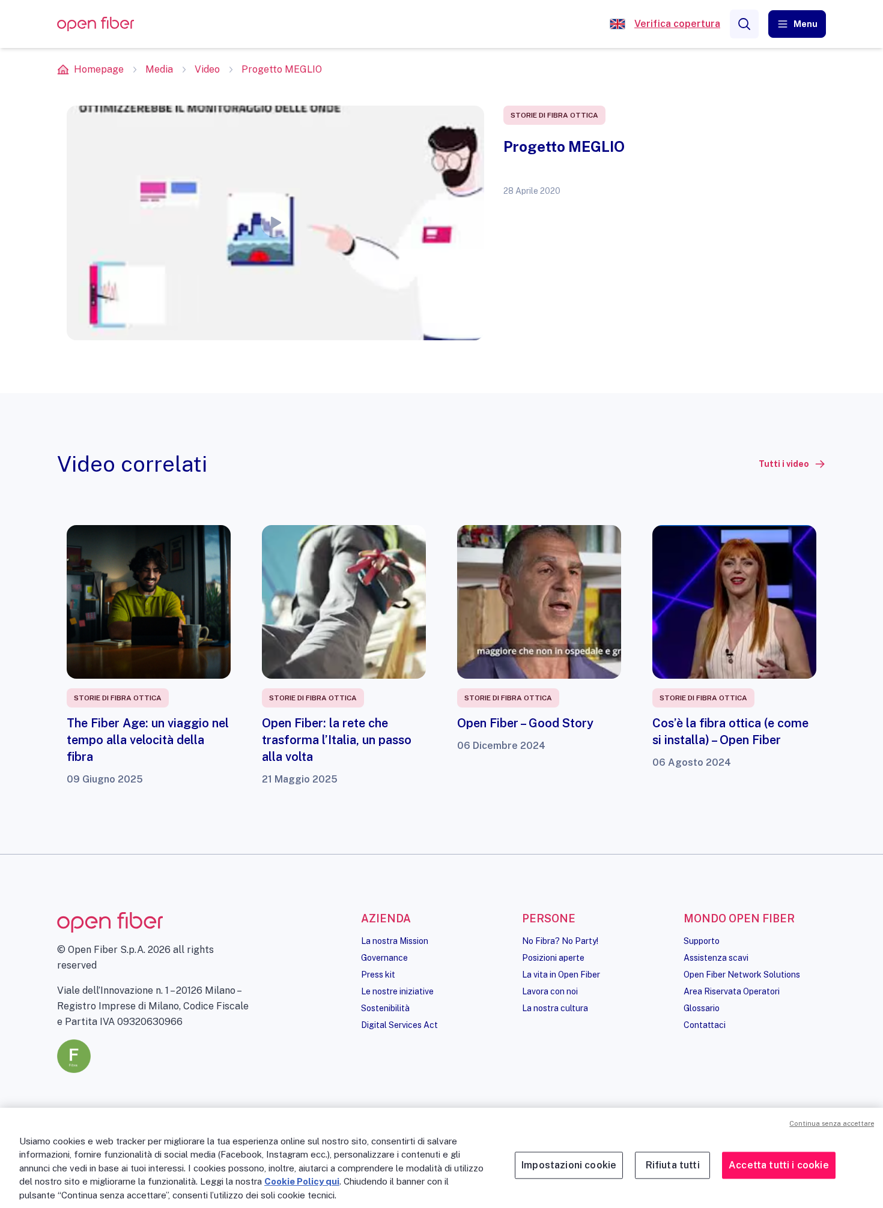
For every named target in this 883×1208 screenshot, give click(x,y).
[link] (792, 464)
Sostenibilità (385, 1008)
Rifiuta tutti (673, 1165)
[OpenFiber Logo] (95, 24)
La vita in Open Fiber (561, 974)
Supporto (702, 941)
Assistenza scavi (716, 958)
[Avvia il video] (275, 222)
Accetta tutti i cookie (779, 1165)
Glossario (702, 1008)
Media (159, 69)
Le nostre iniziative (397, 991)
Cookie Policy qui (301, 1181)
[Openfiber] (617, 24)
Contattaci (705, 1025)
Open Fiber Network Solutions (742, 974)
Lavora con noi (550, 991)
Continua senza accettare (831, 1123)
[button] (797, 24)
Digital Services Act (399, 1025)
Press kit (378, 974)
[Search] (744, 24)
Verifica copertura (677, 23)
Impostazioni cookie (568, 1165)
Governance (384, 958)
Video (207, 69)
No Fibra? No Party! (560, 941)
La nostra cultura (555, 1008)
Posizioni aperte (553, 958)
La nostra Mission (394, 941)
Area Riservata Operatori (732, 991)
